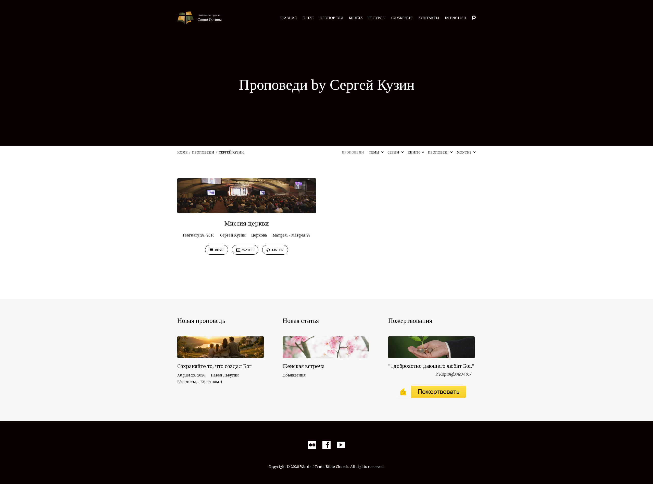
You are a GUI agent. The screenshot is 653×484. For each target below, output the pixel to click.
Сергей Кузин (231, 152)
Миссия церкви (246, 223)
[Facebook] (326, 445)
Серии (393, 152)
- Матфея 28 (299, 235)
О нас (308, 18)
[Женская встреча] (326, 354)
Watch (247, 250)
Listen (277, 250)
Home (182, 152)
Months (464, 152)
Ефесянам (186, 381)
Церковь (259, 235)
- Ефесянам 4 (210, 381)
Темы (374, 152)
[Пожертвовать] (431, 354)
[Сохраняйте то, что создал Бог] (220, 354)
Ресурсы (377, 18)
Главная (288, 18)
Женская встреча (304, 366)
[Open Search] (474, 18)
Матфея (280, 235)
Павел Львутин (225, 375)
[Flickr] (312, 445)
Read (218, 250)
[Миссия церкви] (246, 209)
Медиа (356, 18)
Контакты (428, 18)
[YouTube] (341, 445)
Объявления (294, 375)
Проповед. (438, 152)
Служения (402, 18)
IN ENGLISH (455, 18)
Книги (414, 152)
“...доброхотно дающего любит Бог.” (431, 365)
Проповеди (331, 18)
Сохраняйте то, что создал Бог (214, 366)
